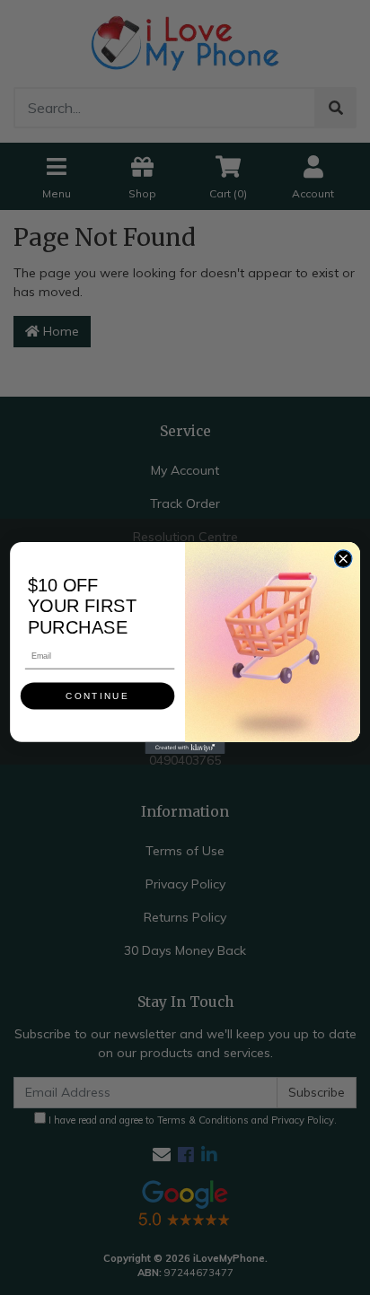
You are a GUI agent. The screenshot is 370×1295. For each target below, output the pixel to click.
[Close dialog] (342, 557)
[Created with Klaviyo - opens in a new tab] (185, 747)
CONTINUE (97, 695)
